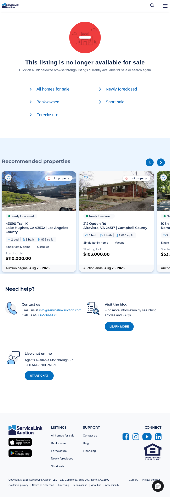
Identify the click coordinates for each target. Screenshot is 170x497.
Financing (89, 450)
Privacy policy (150, 479)
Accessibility (112, 485)
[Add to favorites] (8, 177)
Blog (86, 443)
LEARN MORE (119, 326)
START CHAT (39, 375)
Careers (133, 479)
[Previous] (150, 162)
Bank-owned (59, 443)
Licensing (63, 485)
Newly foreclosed (62, 458)
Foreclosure (59, 450)
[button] (39, 222)
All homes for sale (62, 435)
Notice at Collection (43, 485)
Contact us (90, 435)
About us (96, 485)
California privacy (18, 485)
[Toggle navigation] (165, 6)
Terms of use (80, 485)
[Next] (161, 162)
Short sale (57, 466)
